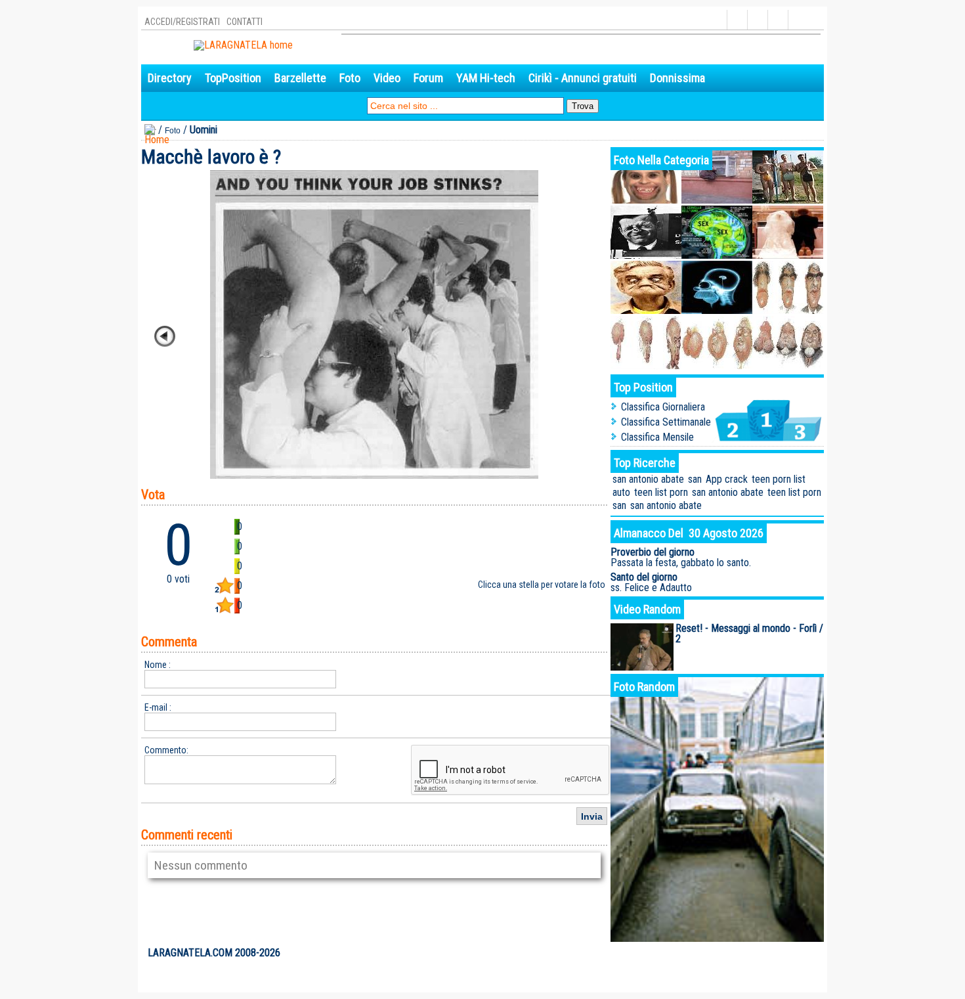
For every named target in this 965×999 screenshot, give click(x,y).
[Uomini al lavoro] (787, 200)
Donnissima (677, 78)
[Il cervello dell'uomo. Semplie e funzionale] (716, 255)
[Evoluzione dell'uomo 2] (716, 365)
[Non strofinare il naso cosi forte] (646, 255)
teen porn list (778, 479)
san (695, 479)
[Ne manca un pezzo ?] (716, 200)
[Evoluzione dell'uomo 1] (787, 365)
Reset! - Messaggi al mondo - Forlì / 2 (749, 633)
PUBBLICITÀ (725, 953)
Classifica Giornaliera (663, 407)
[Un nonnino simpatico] (646, 310)
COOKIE (803, 953)
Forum (428, 78)
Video (387, 78)
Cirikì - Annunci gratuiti (582, 78)
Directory (170, 78)
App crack (727, 479)
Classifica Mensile (657, 437)
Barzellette (300, 78)
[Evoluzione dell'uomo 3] (646, 365)
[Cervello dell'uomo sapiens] (716, 310)
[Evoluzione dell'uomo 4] (787, 310)
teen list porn (661, 492)
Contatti (244, 21)
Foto (349, 78)
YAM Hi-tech (485, 78)
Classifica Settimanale (666, 422)
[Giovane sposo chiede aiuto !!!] (787, 255)
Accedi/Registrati (182, 21)
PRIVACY (768, 953)
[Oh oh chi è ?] (646, 200)
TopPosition (233, 78)
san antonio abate (648, 479)
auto (621, 492)
